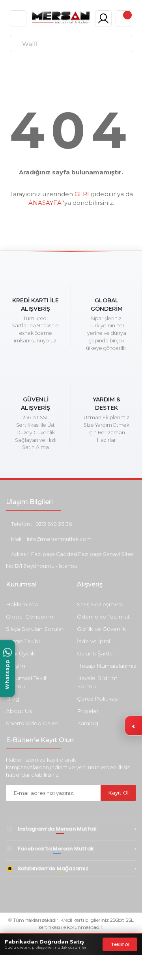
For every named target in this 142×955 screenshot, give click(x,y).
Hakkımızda (22, 604)
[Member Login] (103, 18)
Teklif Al (120, 944)
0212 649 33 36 (54, 524)
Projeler (88, 710)
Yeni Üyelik (20, 653)
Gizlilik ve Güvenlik (101, 628)
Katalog (87, 723)
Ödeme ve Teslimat (103, 616)
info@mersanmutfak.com (59, 539)
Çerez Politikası (98, 698)
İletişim (15, 665)
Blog (12, 698)
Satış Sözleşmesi (99, 604)
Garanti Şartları (96, 653)
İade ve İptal (93, 641)
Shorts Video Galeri (32, 723)
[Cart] (124, 18)
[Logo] (60, 17)
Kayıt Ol (118, 792)
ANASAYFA (45, 202)
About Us (19, 710)
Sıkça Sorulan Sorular (35, 628)
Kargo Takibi (23, 641)
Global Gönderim (29, 616)
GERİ (82, 194)
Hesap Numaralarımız (106, 665)
